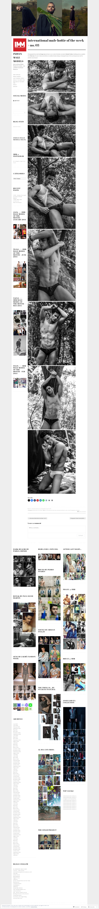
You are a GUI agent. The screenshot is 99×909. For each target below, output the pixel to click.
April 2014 (15, 824)
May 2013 (15, 840)
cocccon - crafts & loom (18, 870)
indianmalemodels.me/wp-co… (70, 797)
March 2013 (15, 843)
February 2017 (16, 775)
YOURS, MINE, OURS (17, 199)
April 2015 (15, 807)
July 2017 (15, 769)
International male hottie (51, 510)
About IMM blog (16, 74)
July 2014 (15, 820)
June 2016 (15, 786)
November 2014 (16, 814)
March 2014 (15, 826)
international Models (61, 510)
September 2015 (17, 799)
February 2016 (16, 792)
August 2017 (16, 767)
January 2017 (16, 776)
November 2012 (16, 849)
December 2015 (16, 795)
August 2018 (16, 753)
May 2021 (15, 729)
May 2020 (15, 737)
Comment (80, 535)
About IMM (61, 1)
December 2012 (16, 847)
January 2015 (16, 811)
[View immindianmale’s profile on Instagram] (17, 100)
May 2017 (15, 772)
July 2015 (15, 802)
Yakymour (15, 879)
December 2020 (17, 732)
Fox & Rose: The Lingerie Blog (20, 896)
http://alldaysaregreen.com (19, 889)
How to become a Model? (70, 1)
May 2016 (15, 788)
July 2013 (15, 837)
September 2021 (17, 728)
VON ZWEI (15, 873)
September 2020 (17, 734)
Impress (84, 1)
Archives (15, 86)
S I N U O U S (16, 201)
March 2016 (15, 791)
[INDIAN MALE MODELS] (49, 18)
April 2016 (15, 789)
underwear (78, 510)
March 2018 (16, 759)
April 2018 (15, 757)
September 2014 (17, 817)
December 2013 (16, 830)
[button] (15, 226)
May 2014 (15, 823)
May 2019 (15, 744)
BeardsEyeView (16, 876)
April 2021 (15, 731)
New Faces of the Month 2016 (18, 82)
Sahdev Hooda (16, 874)
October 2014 (16, 815)
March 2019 (15, 747)
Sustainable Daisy (17, 895)
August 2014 (16, 818)
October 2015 (16, 798)
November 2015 (16, 796)
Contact (79, 1)
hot (45, 510)
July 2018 (15, 754)
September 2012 (17, 852)
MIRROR (15, 198)
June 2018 (15, 756)
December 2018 (16, 748)
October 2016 (16, 780)
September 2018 (17, 751)
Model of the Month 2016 (19, 80)
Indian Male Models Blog (19, 139)
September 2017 (16, 766)
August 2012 (16, 853)
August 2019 (16, 741)
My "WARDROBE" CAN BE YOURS (20, 869)
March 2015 (15, 808)
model (68, 510)
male (66, 510)
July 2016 (15, 785)
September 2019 (17, 740)
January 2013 (16, 846)
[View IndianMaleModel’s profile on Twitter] (15, 100)
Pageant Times (16, 877)
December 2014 (16, 812)
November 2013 (16, 831)
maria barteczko (17, 890)
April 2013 (15, 842)
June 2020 (15, 735)
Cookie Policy (34, 906)
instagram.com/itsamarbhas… (70, 798)
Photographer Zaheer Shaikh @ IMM (78, 518)
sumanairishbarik (17, 883)
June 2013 (15, 839)
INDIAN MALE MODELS (18, 57)
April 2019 (15, 745)
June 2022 (15, 725)
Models (15, 84)
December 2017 (16, 763)
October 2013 (16, 833)
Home (57, 1)
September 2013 (17, 834)
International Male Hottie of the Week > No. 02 (37, 518)
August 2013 (16, 836)
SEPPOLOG (15, 886)
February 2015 (16, 810)
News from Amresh (17, 202)
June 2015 (15, 804)
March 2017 (15, 773)
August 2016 (16, 783)
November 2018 (16, 750)
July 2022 (15, 724)
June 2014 (15, 821)
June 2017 (15, 770)
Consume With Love (17, 898)
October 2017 (16, 764)
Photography (72, 510)
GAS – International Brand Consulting (36, 508)
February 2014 (16, 827)
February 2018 (16, 760)
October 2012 (16, 850)
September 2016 (17, 782)
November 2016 (16, 779)
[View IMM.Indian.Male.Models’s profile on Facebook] (13, 100)
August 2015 (16, 801)
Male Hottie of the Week (37, 510)
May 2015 (15, 805)
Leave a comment (82, 511)
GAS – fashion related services (20, 892)
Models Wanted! (17, 76)
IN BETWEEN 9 (16, 885)
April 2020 (15, 738)
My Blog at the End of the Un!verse (21, 893)
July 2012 (15, 855)
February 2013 (16, 845)
